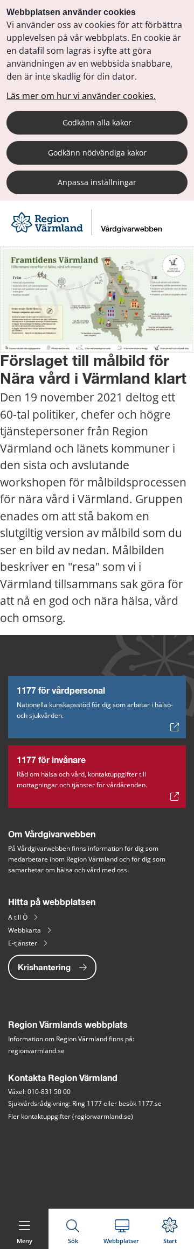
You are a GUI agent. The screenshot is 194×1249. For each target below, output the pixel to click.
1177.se (150, 1103)
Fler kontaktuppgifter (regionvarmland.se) (70, 1116)
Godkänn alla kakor (97, 122)
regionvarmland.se (36, 1050)
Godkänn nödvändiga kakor (97, 152)
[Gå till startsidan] (88, 232)
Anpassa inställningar (97, 182)
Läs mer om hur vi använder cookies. (81, 96)
